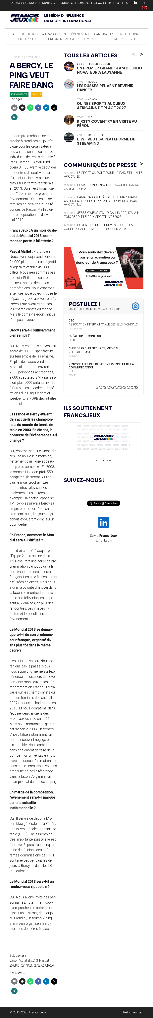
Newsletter (102, 3)
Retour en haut (133, 1012)
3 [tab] (103, 460)
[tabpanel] (103, 438)
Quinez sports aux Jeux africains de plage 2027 (101, 105)
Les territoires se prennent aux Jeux (48, 39)
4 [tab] (107, 460)
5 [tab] (110, 460)
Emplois (83, 3)
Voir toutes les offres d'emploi (117, 387)
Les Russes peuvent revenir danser (105, 88)
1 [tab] (97, 460)
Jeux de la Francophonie (48, 34)
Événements (81, 34)
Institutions (130, 34)
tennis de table (44, 965)
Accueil (19, 34)
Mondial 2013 (28, 960)
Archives (129, 39)
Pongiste (26, 965)
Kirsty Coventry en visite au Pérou (107, 123)
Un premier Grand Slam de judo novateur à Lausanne (109, 70)
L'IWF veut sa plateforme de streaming (106, 141)
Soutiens (67, 3)
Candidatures (105, 34)
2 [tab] (100, 460)
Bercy (14, 960)
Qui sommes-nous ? (23, 3)
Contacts (48, 3)
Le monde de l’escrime (100, 39)
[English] (144, 7)
